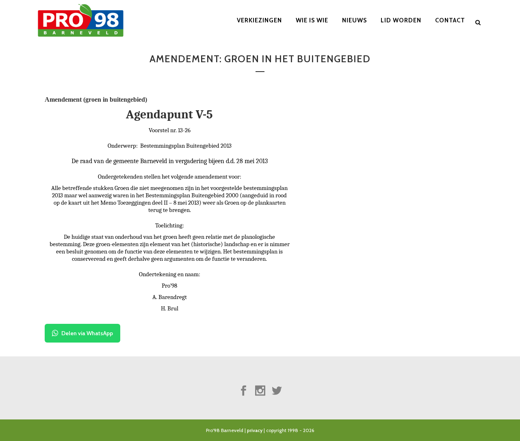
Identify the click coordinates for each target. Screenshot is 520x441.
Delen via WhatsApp (87, 333)
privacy (254, 430)
